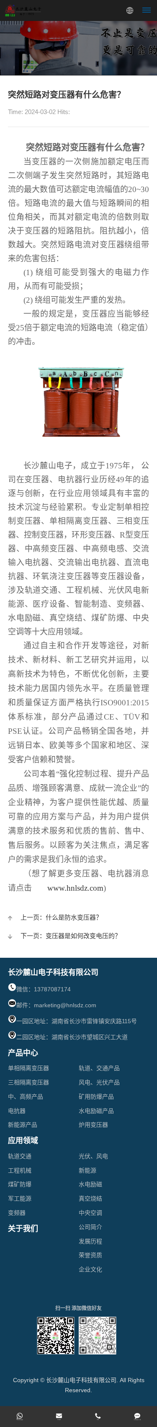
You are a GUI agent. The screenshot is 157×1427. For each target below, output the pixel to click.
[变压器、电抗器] (78, 403)
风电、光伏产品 (99, 1082)
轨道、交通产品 (99, 1068)
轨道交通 (19, 1156)
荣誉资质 (90, 1255)
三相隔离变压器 (28, 1082)
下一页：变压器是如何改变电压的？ (71, 935)
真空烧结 (90, 1198)
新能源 (87, 1170)
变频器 (17, 1212)
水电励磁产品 (96, 1110)
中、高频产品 (25, 1096)
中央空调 (90, 1212)
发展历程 (90, 1241)
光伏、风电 (93, 1156)
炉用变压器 (93, 1124)
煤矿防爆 (19, 1184)
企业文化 (90, 1269)
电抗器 (17, 1110)
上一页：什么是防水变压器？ (61, 917)
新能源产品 (22, 1124)
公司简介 (90, 1227)
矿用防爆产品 (96, 1096)
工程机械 (19, 1170)
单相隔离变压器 (28, 1068)
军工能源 (19, 1198)
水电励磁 (90, 1184)
